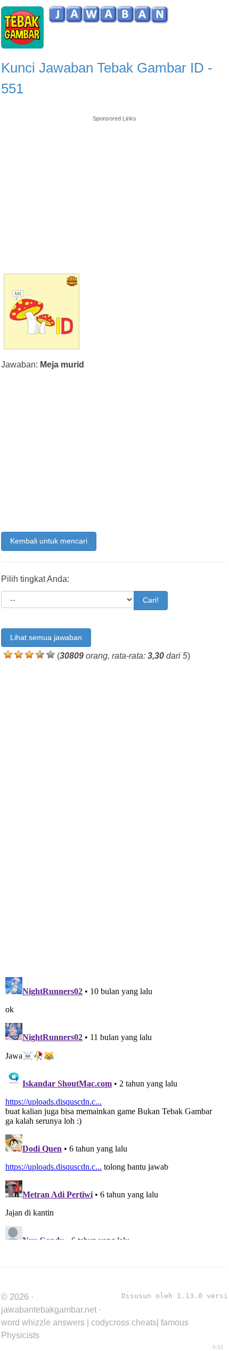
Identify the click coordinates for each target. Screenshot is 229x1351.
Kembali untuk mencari (48, 541)
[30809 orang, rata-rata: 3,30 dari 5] (8, 654)
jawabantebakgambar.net (48, 1309)
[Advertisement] (114, 189)
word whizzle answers (43, 1322)
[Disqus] (114, 816)
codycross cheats (124, 1322)
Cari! (151, 600)
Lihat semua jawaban (46, 637)
